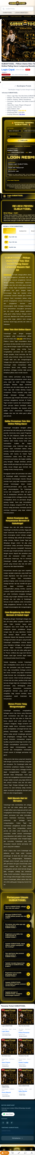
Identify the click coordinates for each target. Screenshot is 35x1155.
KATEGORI (10, 128)
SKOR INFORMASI (12, 134)
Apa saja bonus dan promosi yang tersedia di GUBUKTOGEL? (14, 955)
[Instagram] (7, 1123)
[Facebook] (3, 1123)
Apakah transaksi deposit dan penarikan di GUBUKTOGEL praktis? (15, 964)
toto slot (19, 339)
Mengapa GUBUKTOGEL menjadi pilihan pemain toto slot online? (15, 916)
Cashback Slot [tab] (22, 231)
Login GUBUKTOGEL (8, 1133)
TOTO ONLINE (27, 16)
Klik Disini (22, 114)
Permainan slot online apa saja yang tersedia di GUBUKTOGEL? (15, 926)
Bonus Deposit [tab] (9, 231)
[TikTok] (11, 1123)
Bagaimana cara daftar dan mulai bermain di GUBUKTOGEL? (14, 935)
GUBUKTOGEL (7, 12)
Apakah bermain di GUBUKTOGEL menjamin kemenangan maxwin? (13, 993)
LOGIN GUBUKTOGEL (21, 12)
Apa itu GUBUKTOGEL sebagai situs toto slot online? (15, 907)
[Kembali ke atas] (31, 1142)
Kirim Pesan (9, 1114)
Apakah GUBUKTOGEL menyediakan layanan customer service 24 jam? (15, 984)
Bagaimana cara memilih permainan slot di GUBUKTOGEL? (13, 974)
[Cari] (3, 9)
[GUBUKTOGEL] (17, 3)
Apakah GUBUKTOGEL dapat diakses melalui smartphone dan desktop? (15, 945)
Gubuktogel (7, 275)
